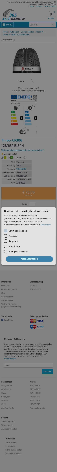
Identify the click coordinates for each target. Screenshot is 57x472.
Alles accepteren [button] (29, 259)
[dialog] (28, 236)
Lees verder (46, 224)
